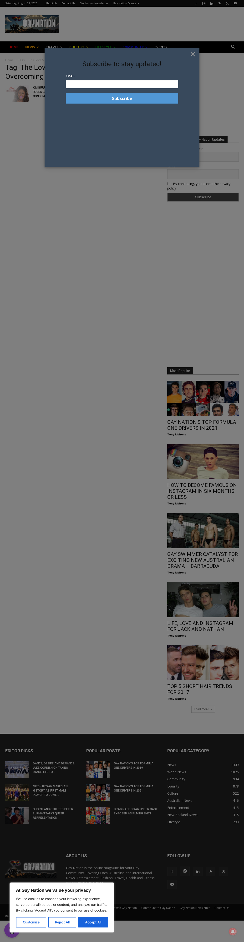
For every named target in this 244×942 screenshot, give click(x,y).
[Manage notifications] (233, 931)
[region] (62, 907)
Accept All (93, 922)
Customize (31, 922)
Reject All (62, 922)
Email (70, 76)
